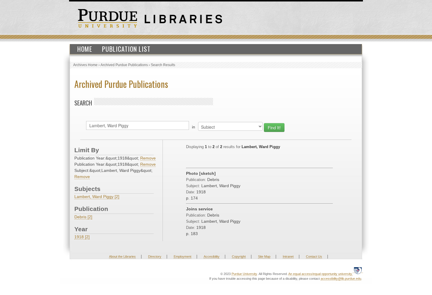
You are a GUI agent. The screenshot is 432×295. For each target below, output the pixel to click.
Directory (154, 256)
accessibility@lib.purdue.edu (341, 278)
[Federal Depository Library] (358, 270)
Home (84, 48)
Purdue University (244, 274)
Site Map (264, 256)
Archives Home (85, 65)
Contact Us (314, 256)
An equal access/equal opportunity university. (320, 274)
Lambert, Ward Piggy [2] (96, 196)
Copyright (239, 256)
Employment (182, 256)
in (193, 127)
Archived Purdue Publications (124, 65)
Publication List (126, 48)
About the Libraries (122, 256)
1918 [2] (82, 236)
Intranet (288, 256)
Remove (148, 158)
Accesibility (212, 256)
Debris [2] (83, 216)
